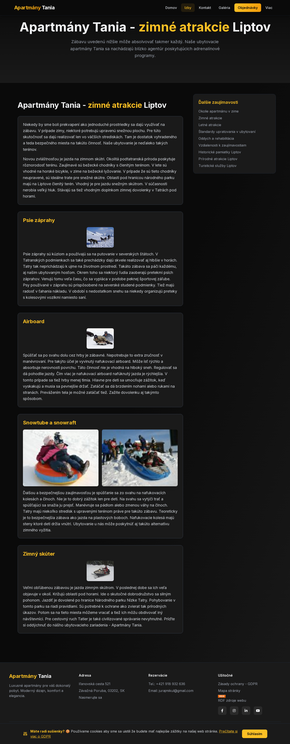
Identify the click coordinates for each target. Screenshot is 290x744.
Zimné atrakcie (210, 118)
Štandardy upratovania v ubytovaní (226, 131)
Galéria (224, 8)
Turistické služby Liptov (217, 166)
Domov (171, 8)
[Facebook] (222, 710)
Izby (187, 8)
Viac (268, 8)
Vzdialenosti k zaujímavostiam (222, 145)
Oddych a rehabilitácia (216, 138)
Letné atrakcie (209, 125)
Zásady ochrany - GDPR (238, 684)
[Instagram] (234, 710)
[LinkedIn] (246, 710)
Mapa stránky (229, 691)
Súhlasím (254, 734)
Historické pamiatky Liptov (219, 152)
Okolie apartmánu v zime (218, 111)
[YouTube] (258, 710)
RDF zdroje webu (232, 700)
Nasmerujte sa (90, 697)
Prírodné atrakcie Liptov (217, 159)
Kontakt (205, 8)
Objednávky (248, 8)
